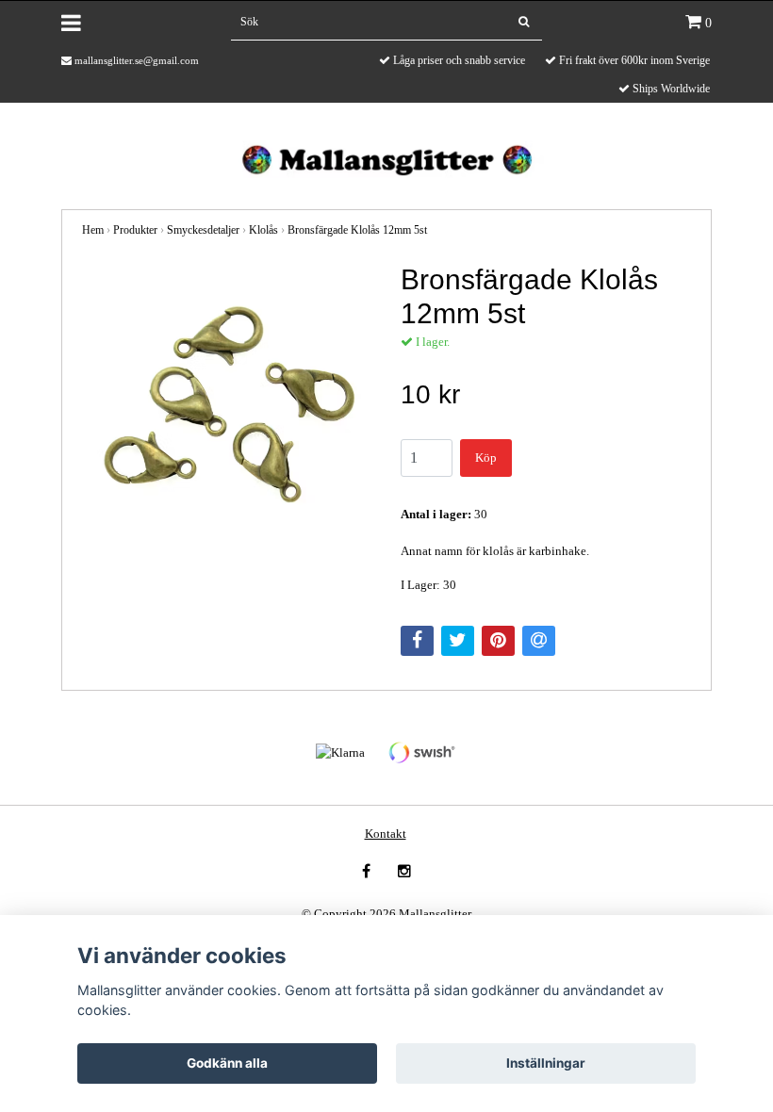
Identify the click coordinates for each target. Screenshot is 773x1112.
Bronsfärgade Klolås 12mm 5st (357, 230)
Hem (93, 230)
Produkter (135, 230)
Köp (486, 457)
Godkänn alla (227, 1063)
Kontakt (385, 833)
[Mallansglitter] (386, 158)
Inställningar (545, 1063)
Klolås (263, 230)
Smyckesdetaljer (203, 230)
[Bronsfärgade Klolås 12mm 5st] (227, 408)
